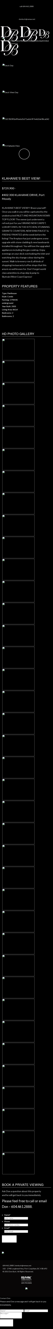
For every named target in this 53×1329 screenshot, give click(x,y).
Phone (7, 1221)
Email (7, 1228)
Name (7, 1215)
